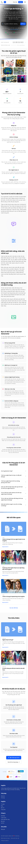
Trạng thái (3, 809)
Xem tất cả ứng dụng (13, 762)
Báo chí (2, 807)
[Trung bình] (13, 45)
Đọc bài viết (5, 546)
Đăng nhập (15, 2)
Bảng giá (3, 829)
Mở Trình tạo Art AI (14, 757)
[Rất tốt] (16, 45)
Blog (2, 805)
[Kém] (12, 45)
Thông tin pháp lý (5, 840)
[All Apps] (5, 2)
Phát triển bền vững (5, 819)
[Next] (25, 42)
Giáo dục (3, 796)
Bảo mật (3, 821)
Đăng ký (20, 2)
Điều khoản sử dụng (5, 838)
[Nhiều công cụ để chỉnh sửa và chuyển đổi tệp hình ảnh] (2, 2)
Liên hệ (2, 823)
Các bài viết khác (14, 608)
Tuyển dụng (3, 817)
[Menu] (25, 2)
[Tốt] (14, 45)
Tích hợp (3, 797)
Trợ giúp (3, 804)
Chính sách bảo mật (15, 838)
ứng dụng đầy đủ (14, 29)
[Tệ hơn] (11, 45)
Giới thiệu (3, 815)
